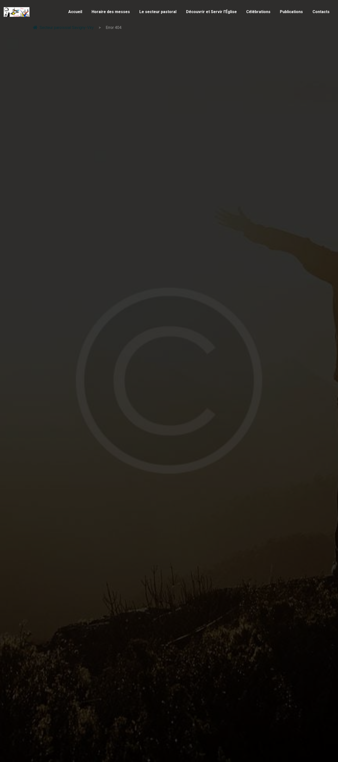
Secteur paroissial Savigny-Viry (67, 27)
